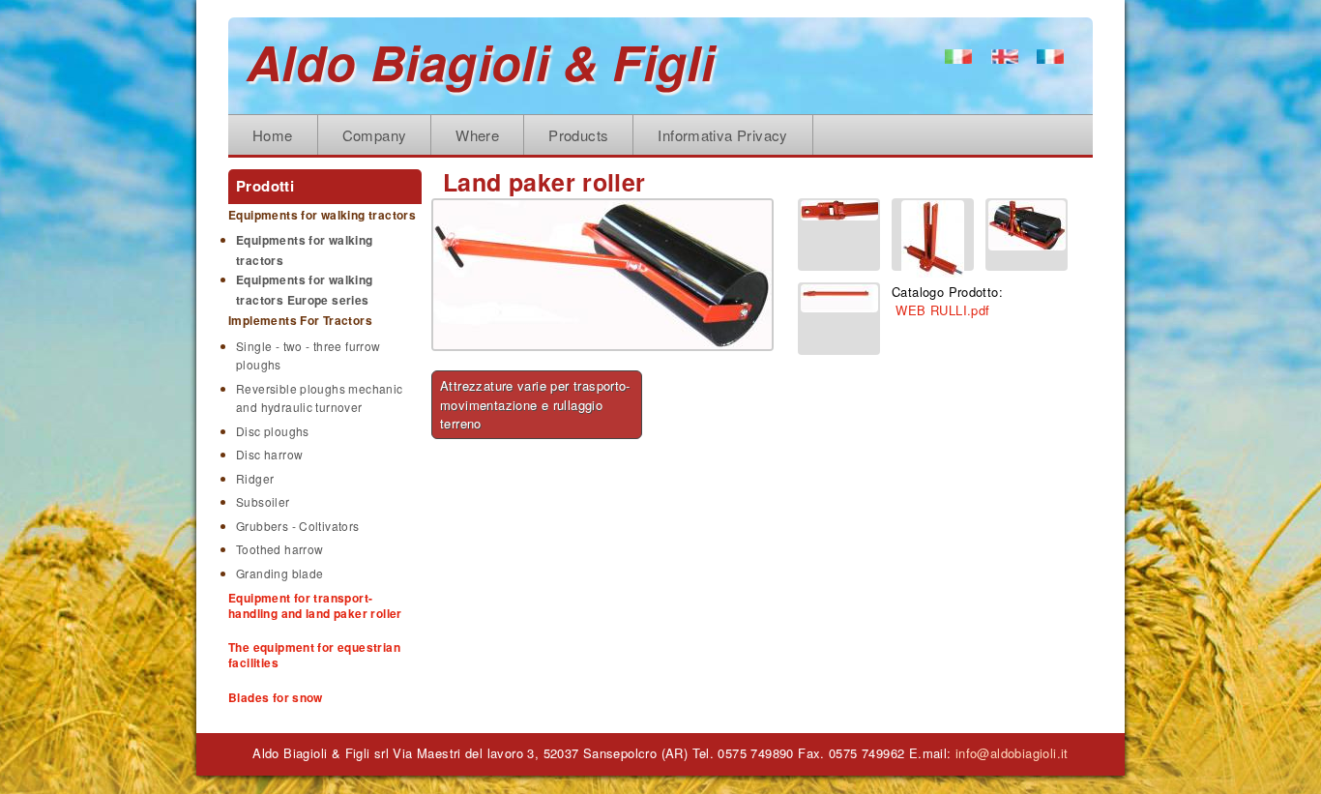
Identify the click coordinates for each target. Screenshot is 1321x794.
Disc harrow (269, 454)
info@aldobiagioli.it (1012, 753)
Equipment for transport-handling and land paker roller (315, 605)
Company (374, 135)
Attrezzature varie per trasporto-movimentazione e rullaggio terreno (535, 404)
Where (477, 135)
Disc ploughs (272, 431)
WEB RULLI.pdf (942, 310)
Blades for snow (275, 697)
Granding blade (279, 573)
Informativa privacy (722, 135)
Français (1053, 61)
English (1012, 61)
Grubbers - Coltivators (298, 525)
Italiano (965, 61)
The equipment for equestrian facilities (314, 654)
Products (578, 135)
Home (272, 135)
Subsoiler (263, 501)
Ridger (255, 478)
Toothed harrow (279, 549)
